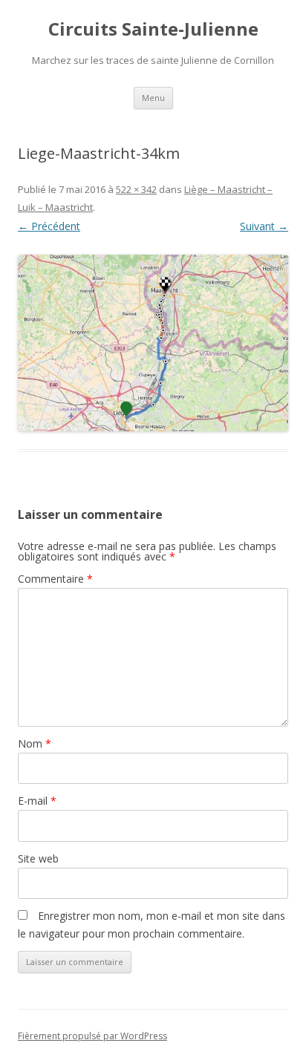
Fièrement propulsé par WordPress (92, 1036)
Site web (38, 858)
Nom (34, 743)
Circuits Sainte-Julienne (153, 29)
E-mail (37, 801)
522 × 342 (136, 189)
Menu (153, 97)
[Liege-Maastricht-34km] (153, 343)
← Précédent (49, 226)
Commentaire (55, 579)
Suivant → (264, 226)
